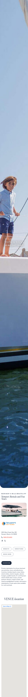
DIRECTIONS (19, 549)
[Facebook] (2, 541)
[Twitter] (5, 541)
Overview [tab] (6, 563)
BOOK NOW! (7, 554)
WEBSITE (6, 549)
